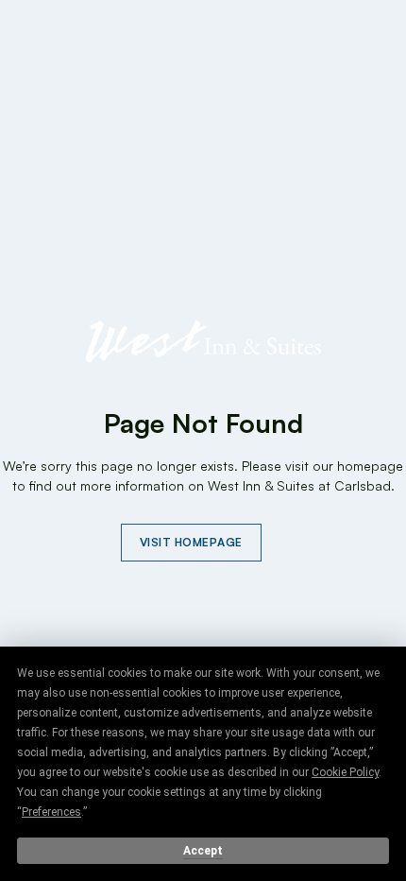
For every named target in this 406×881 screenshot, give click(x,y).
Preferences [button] (51, 812)
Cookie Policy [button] (345, 772)
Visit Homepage (191, 542)
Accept (203, 850)
